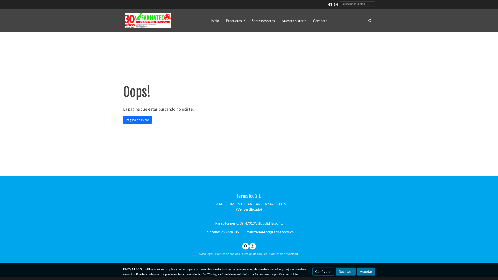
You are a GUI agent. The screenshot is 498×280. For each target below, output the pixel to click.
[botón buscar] (370, 21)
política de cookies (286, 274)
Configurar (323, 271)
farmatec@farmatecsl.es (274, 232)
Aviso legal (206, 254)
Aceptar (366, 271)
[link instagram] (336, 4)
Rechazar (346, 271)
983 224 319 (230, 232)
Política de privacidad (283, 254)
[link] (148, 20)
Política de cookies (227, 254)
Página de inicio (137, 120)
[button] (235, 20)
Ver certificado (249, 209)
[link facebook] (330, 4)
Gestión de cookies (254, 254)
